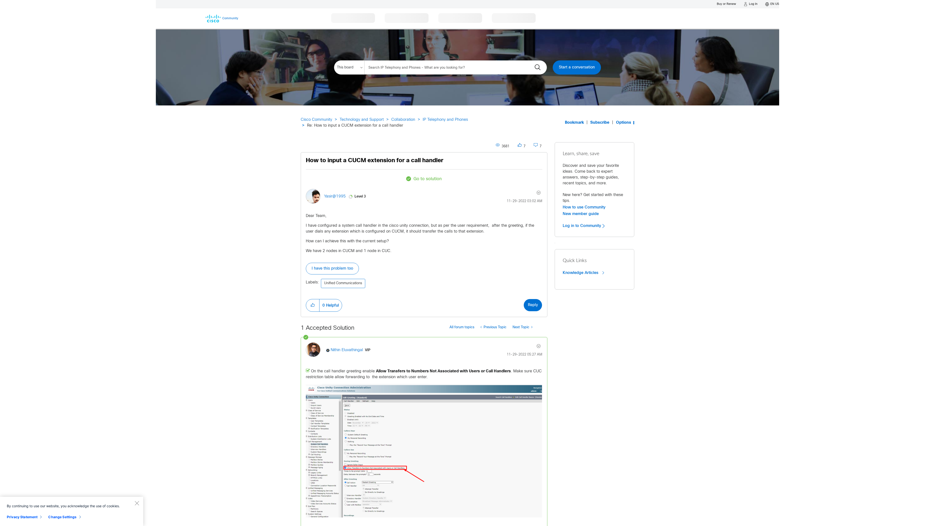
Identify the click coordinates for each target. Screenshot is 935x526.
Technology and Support (362, 120)
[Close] (136, 503)
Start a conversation (577, 67)
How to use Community (584, 207)
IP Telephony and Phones (445, 120)
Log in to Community (582, 225)
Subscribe (599, 122)
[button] (312, 305)
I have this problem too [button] (332, 268)
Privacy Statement (22, 517)
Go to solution (427, 179)
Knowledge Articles (581, 272)
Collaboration (403, 120)
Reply (533, 305)
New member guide (581, 213)
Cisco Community (316, 120)
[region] (71, 511)
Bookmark (574, 122)
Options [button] (623, 122)
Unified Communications (343, 283)
